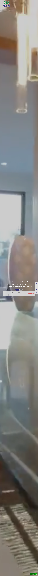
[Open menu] (35, 3)
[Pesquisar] (25, 294)
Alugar (21, 289)
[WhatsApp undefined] (36, 283)
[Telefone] (36, 286)
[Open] (9, 292)
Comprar (17, 289)
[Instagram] (36, 292)
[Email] (36, 289)
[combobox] (6, 292)
